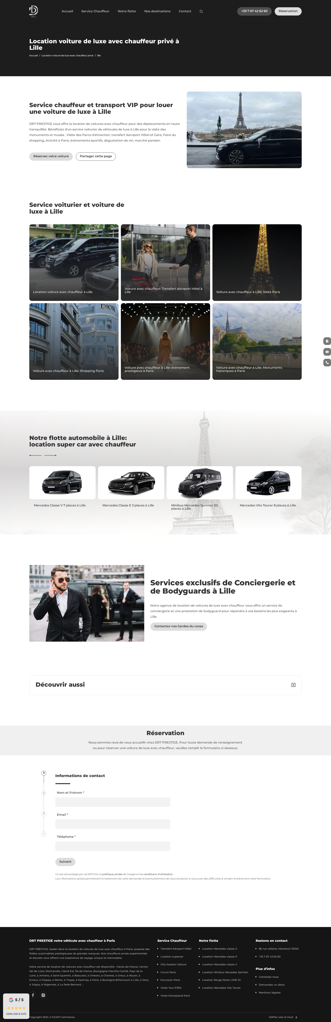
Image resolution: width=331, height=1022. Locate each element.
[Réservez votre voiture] (327, 341)
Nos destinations (157, 11)
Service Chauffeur (95, 11)
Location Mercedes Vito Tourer (221, 988)
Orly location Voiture (173, 964)
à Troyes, (70, 980)
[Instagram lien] (43, 995)
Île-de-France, (84, 971)
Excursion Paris (170, 980)
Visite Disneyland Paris (175, 996)
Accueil (67, 11)
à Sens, (144, 980)
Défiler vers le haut (281, 1017)
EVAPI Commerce (63, 1017)
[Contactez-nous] (327, 352)
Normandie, (53, 971)
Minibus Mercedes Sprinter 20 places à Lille (194, 507)
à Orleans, (94, 976)
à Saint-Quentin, (61, 976)
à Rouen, (133, 976)
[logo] (33, 11)
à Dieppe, (45, 980)
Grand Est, (68, 971)
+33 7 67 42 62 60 (254, 11)
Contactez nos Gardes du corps (178, 626)
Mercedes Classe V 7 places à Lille (60, 505)
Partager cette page (96, 156)
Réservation (288, 11)
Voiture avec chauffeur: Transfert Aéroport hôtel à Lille (163, 290)
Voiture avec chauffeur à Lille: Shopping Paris (68, 371)
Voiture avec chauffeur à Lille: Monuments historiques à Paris (249, 369)
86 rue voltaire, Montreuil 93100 (279, 949)
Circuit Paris (168, 972)
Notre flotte (127, 11)
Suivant (65, 861)
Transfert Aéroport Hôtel (176, 949)
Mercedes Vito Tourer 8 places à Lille (268, 505)
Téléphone (66, 836)
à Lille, (135, 980)
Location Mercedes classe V (219, 964)
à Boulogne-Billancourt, (115, 980)
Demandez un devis (272, 985)
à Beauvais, (80, 976)
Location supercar (172, 957)
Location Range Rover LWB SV (221, 980)
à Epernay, (83, 980)
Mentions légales (270, 993)
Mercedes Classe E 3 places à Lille (128, 505)
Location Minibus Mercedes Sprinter (225, 972)
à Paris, (95, 980)
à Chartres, (108, 976)
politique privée (112, 874)
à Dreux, (121, 976)
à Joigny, (35, 985)
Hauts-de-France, (128, 967)
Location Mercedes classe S (219, 949)
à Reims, (58, 980)
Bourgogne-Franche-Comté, (111, 971)
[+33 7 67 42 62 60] (327, 362)
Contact (185, 11)
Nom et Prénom (70, 792)
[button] (35, 455)
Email (62, 814)
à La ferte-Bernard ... (71, 985)
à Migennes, (49, 985)
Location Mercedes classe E (219, 957)
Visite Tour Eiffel (171, 988)
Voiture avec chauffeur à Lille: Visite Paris (248, 292)
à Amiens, (44, 976)
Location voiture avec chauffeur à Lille (63, 292)
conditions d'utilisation (158, 874)
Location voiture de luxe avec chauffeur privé (67, 55)
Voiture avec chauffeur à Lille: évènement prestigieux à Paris (157, 369)
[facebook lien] (33, 995)
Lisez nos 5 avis (16, 1013)
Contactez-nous (269, 977)
